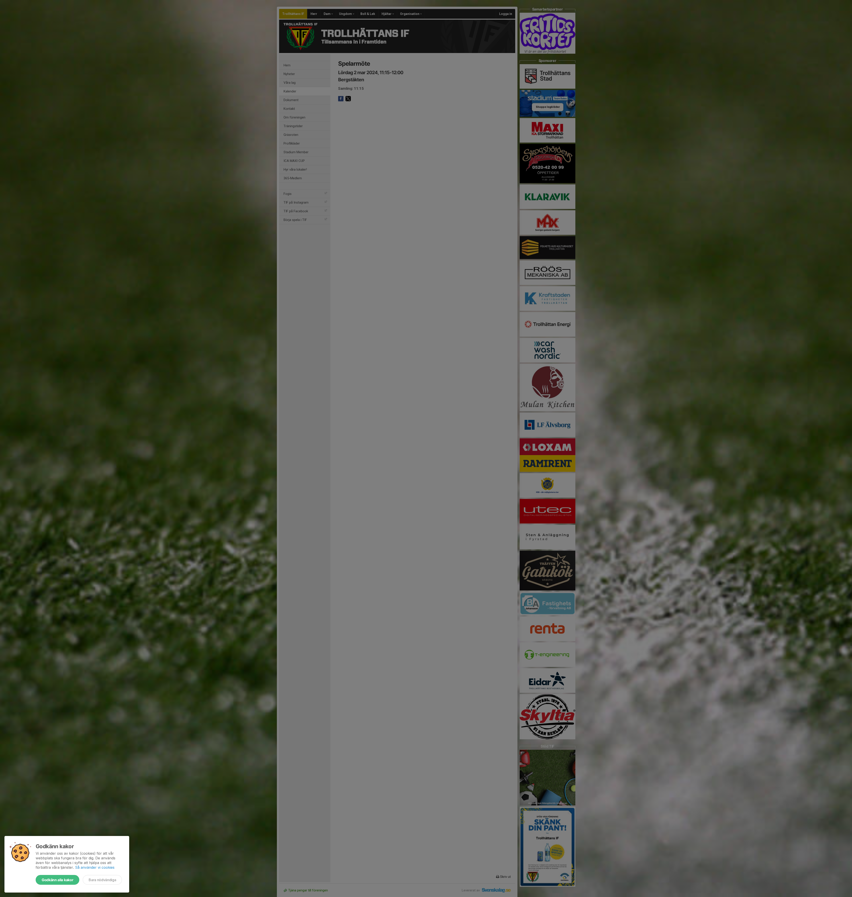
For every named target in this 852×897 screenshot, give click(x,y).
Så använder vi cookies (94, 867)
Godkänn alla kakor (57, 880)
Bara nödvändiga (102, 880)
